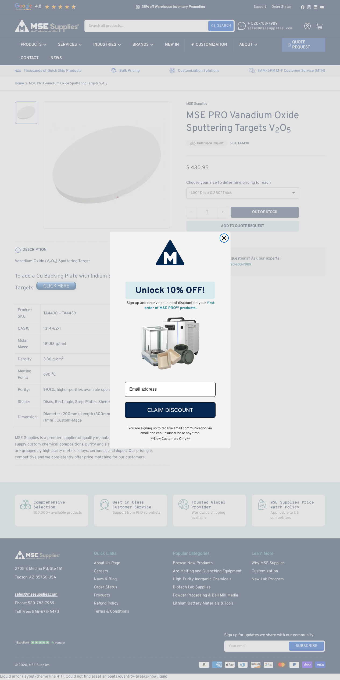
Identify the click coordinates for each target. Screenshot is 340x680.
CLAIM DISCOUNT (170, 410)
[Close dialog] (224, 238)
